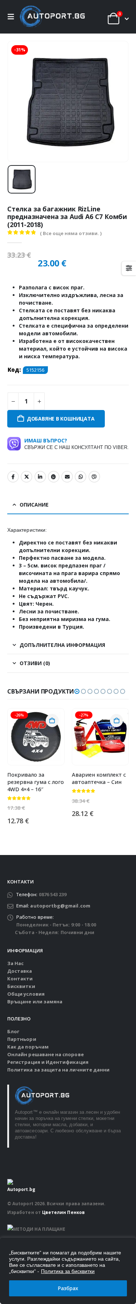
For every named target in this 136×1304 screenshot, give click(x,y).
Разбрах (68, 1288)
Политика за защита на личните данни (58, 1069)
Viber (94, 477)
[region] (68, 1271)
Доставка (19, 971)
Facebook (13, 477)
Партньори (21, 1039)
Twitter (26, 477)
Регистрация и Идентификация (47, 1062)
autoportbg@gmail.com (60, 905)
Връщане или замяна (34, 1001)
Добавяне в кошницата (61, 418)
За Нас (15, 963)
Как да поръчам (28, 1046)
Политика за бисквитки (68, 1271)
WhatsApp (80, 477)
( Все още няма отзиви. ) (71, 233)
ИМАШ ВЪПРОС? (76, 443)
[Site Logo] (52, 16)
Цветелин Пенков (63, 1212)
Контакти (20, 978)
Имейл (67, 477)
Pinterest (53, 477)
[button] (12, 17)
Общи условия (26, 994)
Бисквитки (21, 986)
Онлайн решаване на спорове (45, 1054)
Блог (13, 1031)
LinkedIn (40, 477)
